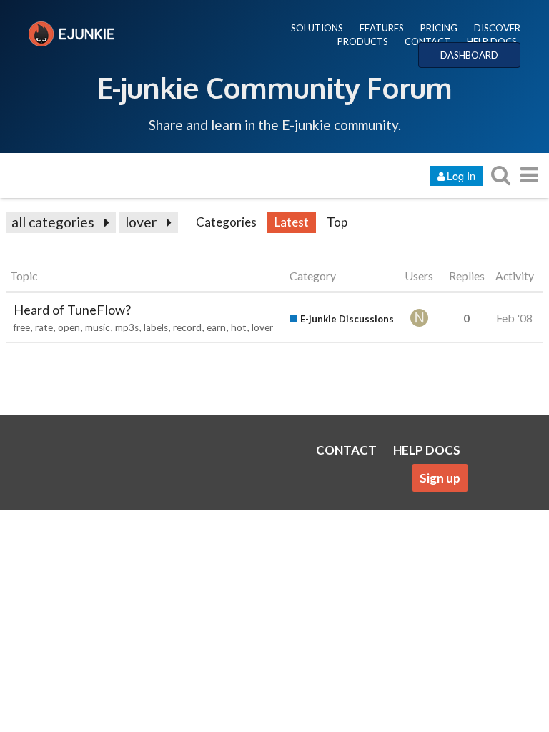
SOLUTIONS (317, 28)
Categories (226, 221)
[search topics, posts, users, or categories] (500, 175)
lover (141, 222)
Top (337, 221)
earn (216, 327)
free (22, 327)
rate (44, 327)
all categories (52, 222)
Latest (291, 221)
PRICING (439, 28)
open (69, 327)
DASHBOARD (469, 55)
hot (239, 327)
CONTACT (427, 41)
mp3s (127, 327)
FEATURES (382, 28)
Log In (461, 175)
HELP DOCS (492, 41)
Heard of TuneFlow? (72, 309)
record (187, 327)
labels (156, 327)
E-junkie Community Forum (274, 87)
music (97, 327)
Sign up (440, 477)
